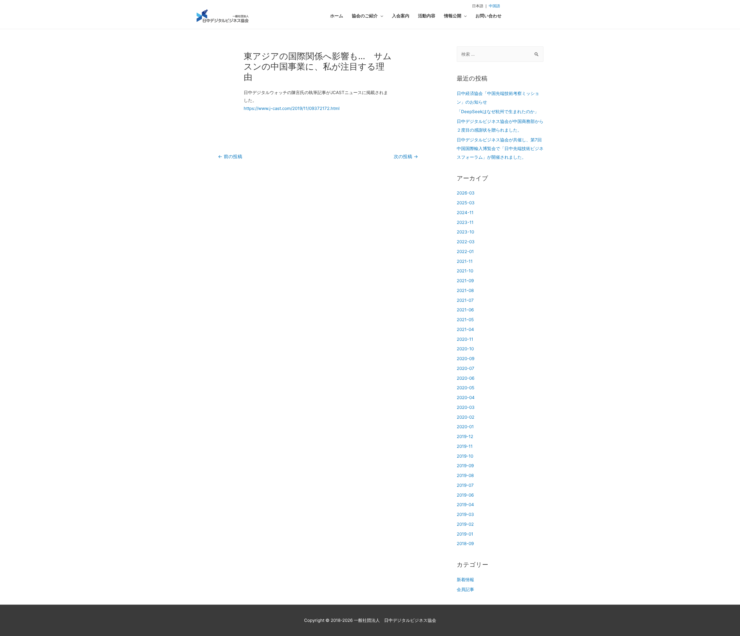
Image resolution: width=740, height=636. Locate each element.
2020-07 (465, 368)
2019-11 (465, 446)
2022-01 (465, 251)
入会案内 (400, 15)
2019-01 (465, 534)
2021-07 (465, 300)
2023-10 (465, 232)
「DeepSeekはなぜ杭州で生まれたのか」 (498, 111)
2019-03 (465, 514)
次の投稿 (406, 156)
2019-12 (465, 436)
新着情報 (465, 579)
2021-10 (465, 271)
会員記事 (465, 589)
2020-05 (465, 387)
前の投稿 (230, 156)
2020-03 (466, 407)
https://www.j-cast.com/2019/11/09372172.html (292, 108)
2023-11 (465, 222)
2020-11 (465, 339)
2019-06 (465, 495)
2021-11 (465, 261)
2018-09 (465, 543)
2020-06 (465, 378)
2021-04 (465, 329)
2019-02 (465, 524)
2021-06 (465, 310)
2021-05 (465, 319)
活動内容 (426, 15)
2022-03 (466, 241)
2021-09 (465, 280)
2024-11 (465, 212)
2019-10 (465, 456)
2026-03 (466, 193)
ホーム (336, 15)
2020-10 (465, 348)
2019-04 (465, 504)
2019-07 (465, 485)
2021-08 (465, 290)
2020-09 (465, 358)
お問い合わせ (489, 15)
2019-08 (465, 475)
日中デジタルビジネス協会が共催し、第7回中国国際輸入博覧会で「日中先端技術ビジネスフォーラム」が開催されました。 (500, 148)
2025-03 (466, 202)
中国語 (494, 5)
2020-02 (465, 417)
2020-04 (466, 397)
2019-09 (465, 465)
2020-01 (465, 426)
